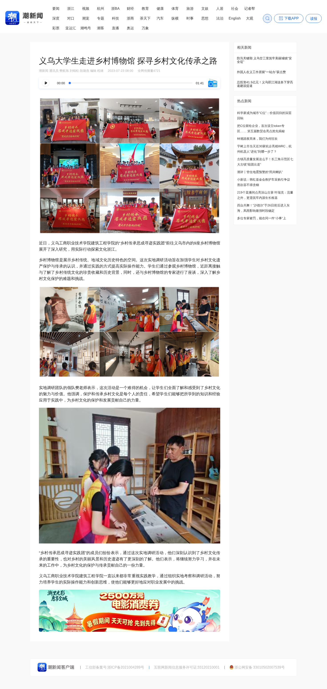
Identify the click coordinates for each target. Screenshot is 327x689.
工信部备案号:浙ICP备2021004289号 (114, 667)
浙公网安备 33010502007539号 (259, 667)
